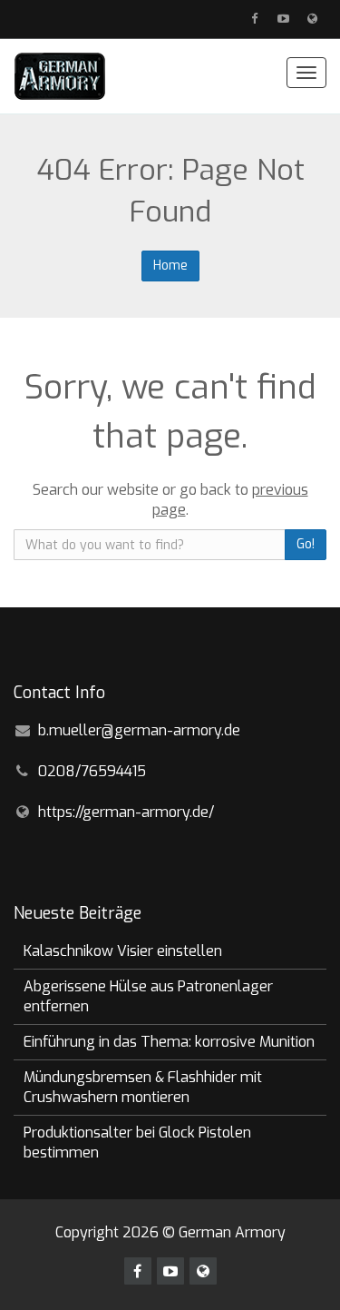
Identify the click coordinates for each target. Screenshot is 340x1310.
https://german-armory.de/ (126, 812)
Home (170, 265)
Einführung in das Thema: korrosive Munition (169, 1041)
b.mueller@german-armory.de (139, 730)
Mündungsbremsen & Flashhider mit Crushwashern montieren (143, 1087)
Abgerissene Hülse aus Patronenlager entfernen (148, 996)
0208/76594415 (92, 771)
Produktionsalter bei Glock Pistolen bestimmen (137, 1142)
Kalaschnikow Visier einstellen (123, 950)
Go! (305, 544)
